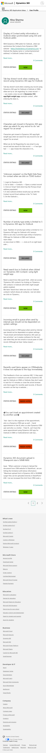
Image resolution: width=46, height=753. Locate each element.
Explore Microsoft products (11, 543)
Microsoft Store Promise (10, 580)
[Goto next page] (42, 503)
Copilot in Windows (8, 540)
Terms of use (33, 745)
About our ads (32, 747)
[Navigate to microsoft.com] (7, 3)
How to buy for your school (11, 609)
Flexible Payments (8, 583)
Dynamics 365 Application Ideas (14, 10)
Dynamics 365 (23, 3)
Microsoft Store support (10, 565)
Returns (5, 569)
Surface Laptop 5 (8, 532)
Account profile (7, 558)
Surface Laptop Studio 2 (10, 522)
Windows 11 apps (8, 547)
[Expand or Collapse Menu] (3, 8)
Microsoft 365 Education (10, 605)
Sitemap (5, 745)
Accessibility (6, 725)
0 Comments (38, 60)
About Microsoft (8, 707)
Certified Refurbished (9, 576)
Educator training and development (13, 613)
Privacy (24, 745)
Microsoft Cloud (7, 631)
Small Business (7, 656)
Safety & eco (15, 747)
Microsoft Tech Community (11, 682)
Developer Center (8, 671)
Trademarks (6, 747)
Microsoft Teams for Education (12, 602)
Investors (5, 718)
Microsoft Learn (7, 678)
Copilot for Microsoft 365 (10, 653)
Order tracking (7, 572)
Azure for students (8, 620)
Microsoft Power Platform (10, 645)
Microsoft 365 (7, 642)
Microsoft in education (9, 595)
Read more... (8, 58)
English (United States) (12, 736)
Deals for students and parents (12, 616)
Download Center (8, 562)
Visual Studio (7, 693)
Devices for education (9, 598)
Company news (7, 711)
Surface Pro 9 (7, 529)
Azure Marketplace (8, 685)
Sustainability (7, 729)
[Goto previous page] (28, 503)
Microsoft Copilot (8, 536)
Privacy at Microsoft (9, 715)
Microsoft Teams (8, 649)
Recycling (23, 747)
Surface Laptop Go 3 (9, 525)
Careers (5, 704)
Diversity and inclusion (9, 722)
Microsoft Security (8, 635)
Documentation (7, 675)
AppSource (6, 689)
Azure (4, 667)
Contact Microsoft (14, 745)
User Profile (33, 10)
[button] (42, 3)
